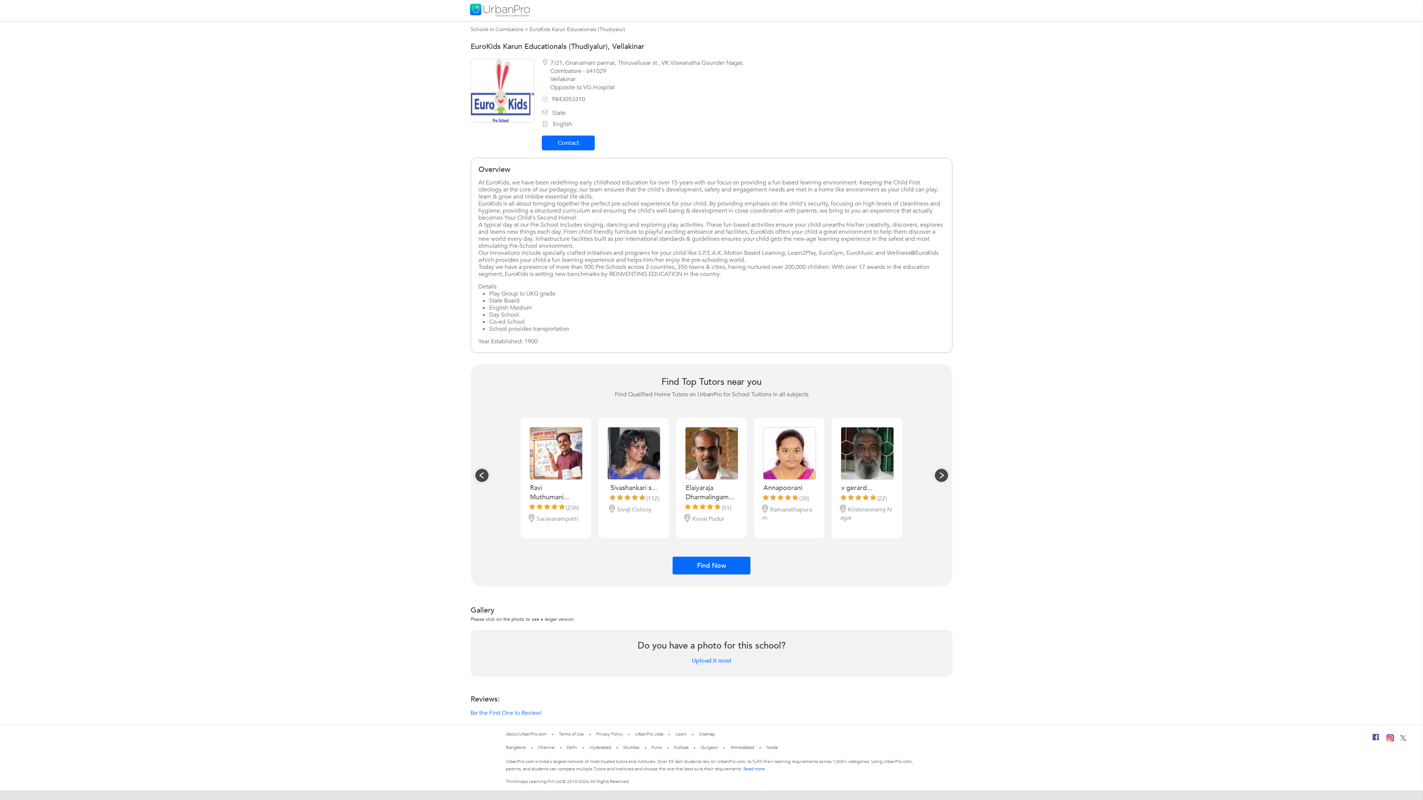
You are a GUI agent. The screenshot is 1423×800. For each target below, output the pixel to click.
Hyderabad (600, 747)
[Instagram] (1390, 740)
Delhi (572, 747)
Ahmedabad (742, 747)
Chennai (546, 747)
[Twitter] (1403, 740)
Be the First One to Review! (506, 713)
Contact (568, 143)
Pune (656, 747)
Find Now (711, 565)
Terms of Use (571, 734)
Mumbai (631, 747)
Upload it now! (711, 661)
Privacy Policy (609, 734)
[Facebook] (1375, 740)
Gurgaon (709, 747)
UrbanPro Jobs (649, 734)
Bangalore (516, 747)
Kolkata (681, 747)
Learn (681, 734)
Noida (772, 747)
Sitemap (707, 734)
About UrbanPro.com (526, 734)
